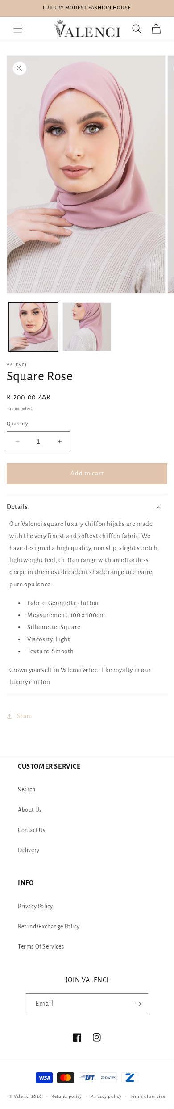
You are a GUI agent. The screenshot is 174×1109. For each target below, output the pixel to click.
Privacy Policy (35, 906)
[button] (18, 28)
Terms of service (147, 1096)
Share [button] (24, 716)
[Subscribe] (138, 1003)
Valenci (22, 1096)
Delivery (29, 850)
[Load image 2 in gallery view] (87, 327)
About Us (30, 810)
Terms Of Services (41, 947)
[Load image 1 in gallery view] (33, 327)
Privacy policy (106, 1096)
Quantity (17, 424)
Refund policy (66, 1096)
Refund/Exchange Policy (48, 927)
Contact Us (32, 830)
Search (27, 789)
